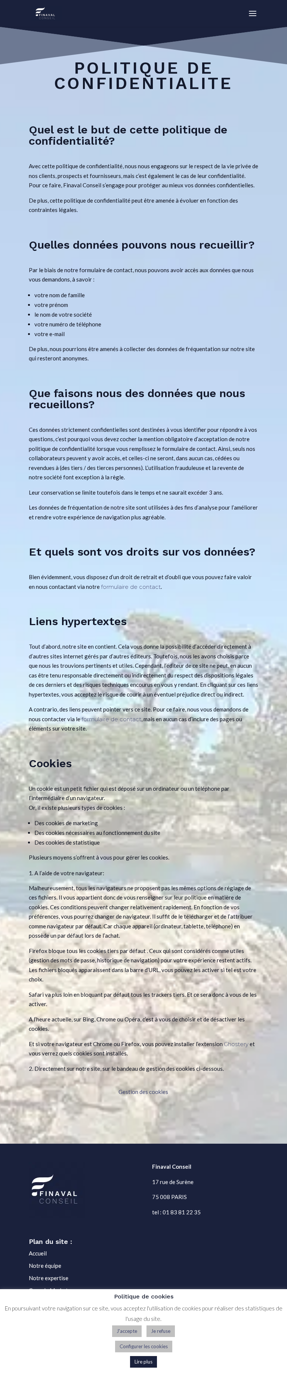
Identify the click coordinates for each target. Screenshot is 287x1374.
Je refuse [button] (160, 1331)
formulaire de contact (131, 586)
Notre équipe (45, 1265)
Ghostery (236, 1044)
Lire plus (143, 1362)
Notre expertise (48, 1278)
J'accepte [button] (127, 1331)
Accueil (38, 1253)
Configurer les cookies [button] (144, 1346)
